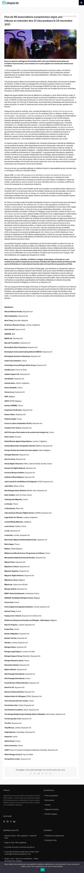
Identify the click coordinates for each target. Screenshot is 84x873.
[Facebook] (11, 821)
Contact (48, 805)
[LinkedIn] (14, 821)
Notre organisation (51, 796)
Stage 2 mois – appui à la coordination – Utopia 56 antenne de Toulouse (21, 860)
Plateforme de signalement (54, 836)
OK (43, 870)
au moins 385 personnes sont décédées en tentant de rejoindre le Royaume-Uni (42, 175)
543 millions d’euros (48, 232)
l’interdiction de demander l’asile (32, 227)
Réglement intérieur (52, 809)
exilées (24, 214)
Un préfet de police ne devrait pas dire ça (19, 847)
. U (22, 139)
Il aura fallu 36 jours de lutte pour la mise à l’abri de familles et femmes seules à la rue (22, 853)
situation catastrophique (13, 207)
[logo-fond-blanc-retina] (10, 2)
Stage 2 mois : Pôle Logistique (15, 842)
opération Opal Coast (53, 216)
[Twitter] (4, 821)
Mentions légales (51, 814)
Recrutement (49, 800)
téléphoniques (15, 139)
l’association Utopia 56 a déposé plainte (46, 120)
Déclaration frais (51, 840)
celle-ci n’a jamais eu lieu (19, 134)
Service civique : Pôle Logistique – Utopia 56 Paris (20, 837)
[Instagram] (7, 821)
